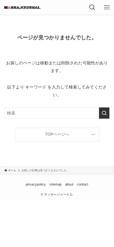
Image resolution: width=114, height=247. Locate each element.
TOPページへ (57, 134)
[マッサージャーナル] (22, 7)
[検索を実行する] (104, 113)
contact (82, 184)
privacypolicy (36, 184)
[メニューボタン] (106, 7)
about (69, 184)
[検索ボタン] (92, 7)
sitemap (55, 184)
